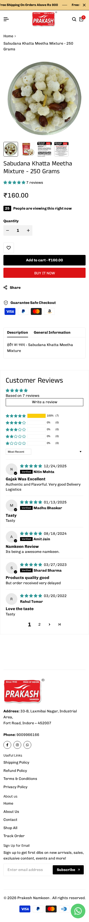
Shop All (10, 828)
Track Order (14, 836)
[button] (14, 182)
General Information (52, 332)
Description (17, 332)
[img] (31, 466)
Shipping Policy (16, 762)
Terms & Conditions (20, 778)
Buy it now (44, 273)
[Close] (83, 5)
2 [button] (39, 624)
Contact (10, 819)
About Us (11, 811)
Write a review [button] (44, 402)
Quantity (11, 221)
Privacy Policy (15, 787)
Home (8, 36)
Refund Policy (15, 770)
